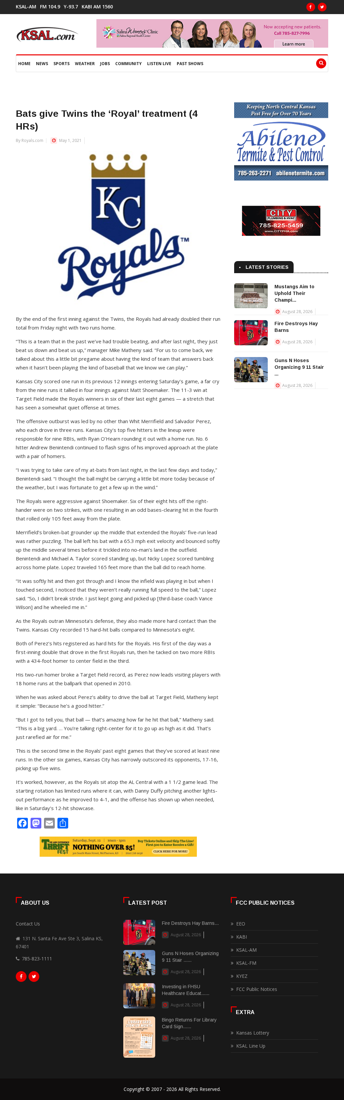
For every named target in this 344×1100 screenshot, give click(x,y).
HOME (24, 63)
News (42, 63)
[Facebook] (310, 7)
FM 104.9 (50, 7)
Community (128, 63)
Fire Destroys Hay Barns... (190, 923)
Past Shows (190, 63)
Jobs (105, 63)
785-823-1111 (37, 958)
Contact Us (28, 923)
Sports (61, 63)
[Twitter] (322, 7)
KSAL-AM (26, 7)
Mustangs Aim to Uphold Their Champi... (294, 293)
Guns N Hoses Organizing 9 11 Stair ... (299, 367)
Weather (85, 63)
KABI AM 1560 (97, 7)
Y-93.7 (71, 7)
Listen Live (159, 63)
